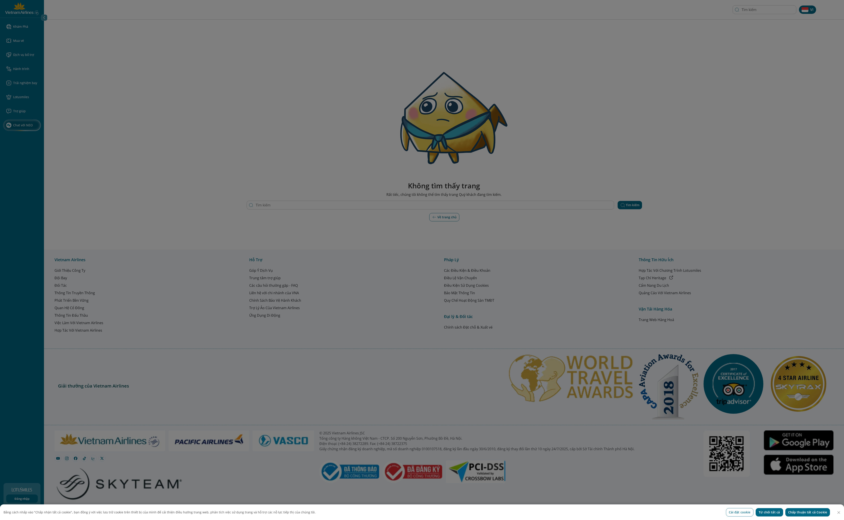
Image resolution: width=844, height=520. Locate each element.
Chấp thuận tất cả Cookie (807, 512)
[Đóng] (838, 512)
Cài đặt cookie (740, 512)
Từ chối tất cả (769, 512)
